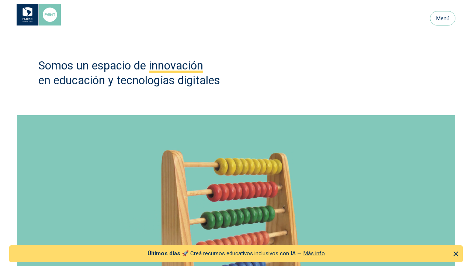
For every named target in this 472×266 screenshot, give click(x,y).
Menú (443, 18)
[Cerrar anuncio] (456, 254)
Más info (314, 253)
